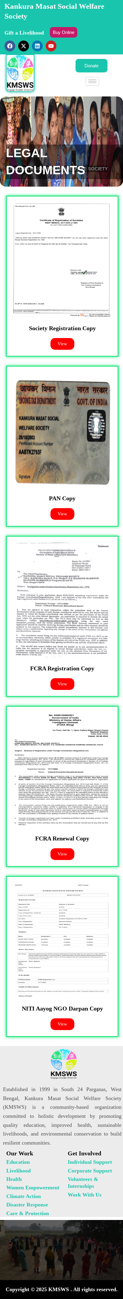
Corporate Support (90, 1171)
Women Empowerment (32, 1188)
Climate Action (23, 1196)
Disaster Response (27, 1205)
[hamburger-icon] (92, 81)
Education (18, 1162)
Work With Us (85, 1195)
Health (14, 1179)
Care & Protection (27, 1213)
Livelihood (18, 1171)
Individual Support (90, 1162)
